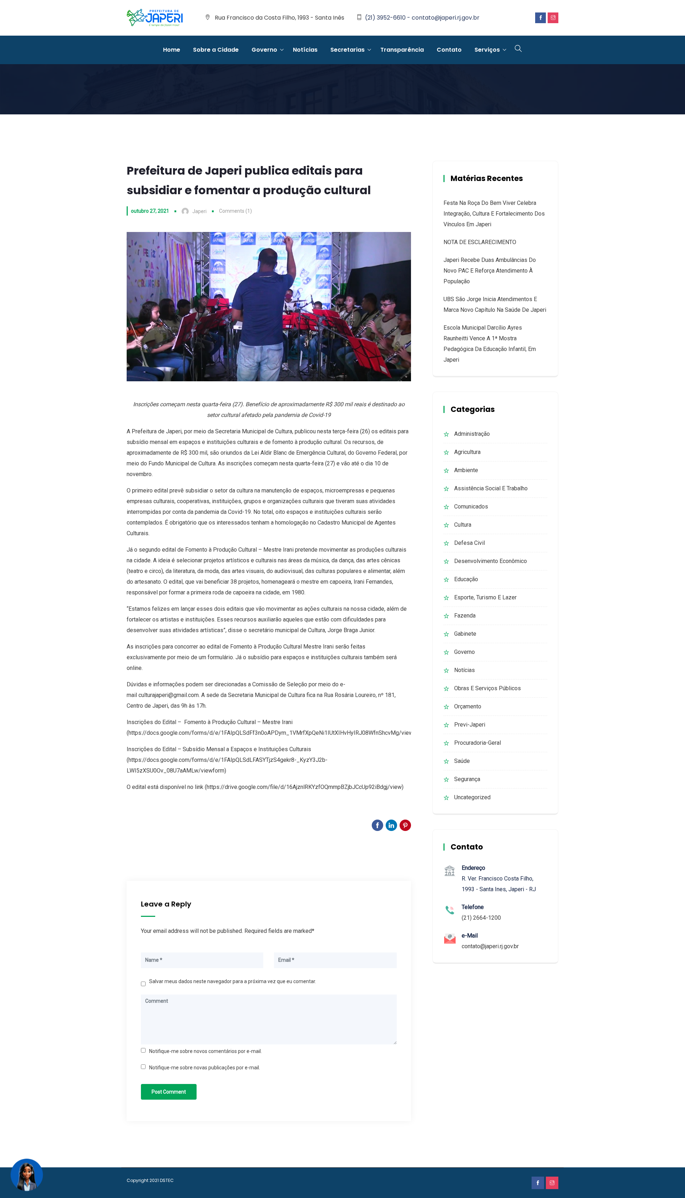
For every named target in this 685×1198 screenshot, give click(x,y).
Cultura (462, 524)
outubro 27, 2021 (150, 211)
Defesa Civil (469, 542)
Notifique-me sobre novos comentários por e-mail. (205, 1051)
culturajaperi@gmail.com (168, 695)
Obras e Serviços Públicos (487, 688)
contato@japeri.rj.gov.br (490, 946)
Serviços (487, 50)
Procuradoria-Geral (477, 742)
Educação (466, 579)
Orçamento (467, 706)
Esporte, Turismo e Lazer (485, 597)
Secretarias (347, 50)
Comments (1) (235, 211)
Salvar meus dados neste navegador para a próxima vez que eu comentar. (232, 981)
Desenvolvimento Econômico (490, 561)
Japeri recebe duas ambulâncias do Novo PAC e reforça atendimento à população (489, 271)
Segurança (467, 779)
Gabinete (465, 633)
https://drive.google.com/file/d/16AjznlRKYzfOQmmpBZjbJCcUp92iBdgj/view (304, 787)
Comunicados (471, 506)
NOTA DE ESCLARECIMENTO (479, 242)
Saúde (462, 761)
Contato (449, 50)
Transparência (402, 50)
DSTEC (167, 1180)
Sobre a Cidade (216, 50)
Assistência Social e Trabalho (491, 488)
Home (171, 50)
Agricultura (467, 452)
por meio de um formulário (200, 657)
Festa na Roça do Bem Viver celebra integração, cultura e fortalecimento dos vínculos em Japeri (494, 214)
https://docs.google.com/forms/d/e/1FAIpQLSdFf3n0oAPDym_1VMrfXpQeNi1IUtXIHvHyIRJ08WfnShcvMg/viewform (276, 732)
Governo (264, 50)
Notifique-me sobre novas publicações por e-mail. (204, 1067)
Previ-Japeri (469, 724)
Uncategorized (472, 797)
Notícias (305, 50)
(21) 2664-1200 (481, 917)
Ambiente (466, 470)
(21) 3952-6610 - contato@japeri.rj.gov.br (422, 18)
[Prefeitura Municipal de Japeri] (155, 18)
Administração (472, 433)
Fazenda (465, 615)
